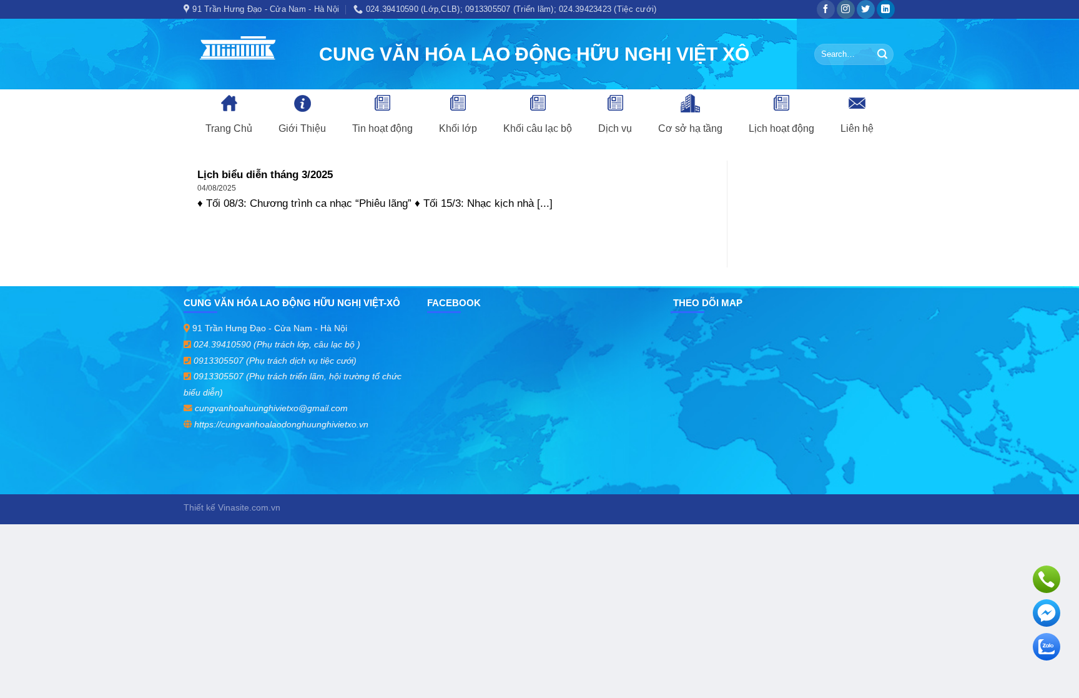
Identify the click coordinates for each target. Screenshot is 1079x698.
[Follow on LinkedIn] (886, 9)
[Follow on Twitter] (866, 9)
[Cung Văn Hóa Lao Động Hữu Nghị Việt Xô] (242, 54)
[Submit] (882, 54)
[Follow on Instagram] (846, 9)
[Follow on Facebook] (826, 9)
